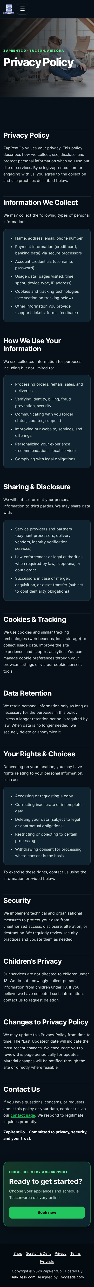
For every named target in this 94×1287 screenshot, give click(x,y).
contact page (23, 1115)
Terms (75, 1253)
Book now (47, 1212)
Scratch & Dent (38, 1253)
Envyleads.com (71, 1277)
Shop (17, 1253)
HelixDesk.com (22, 1277)
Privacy (61, 1253)
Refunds (47, 1261)
